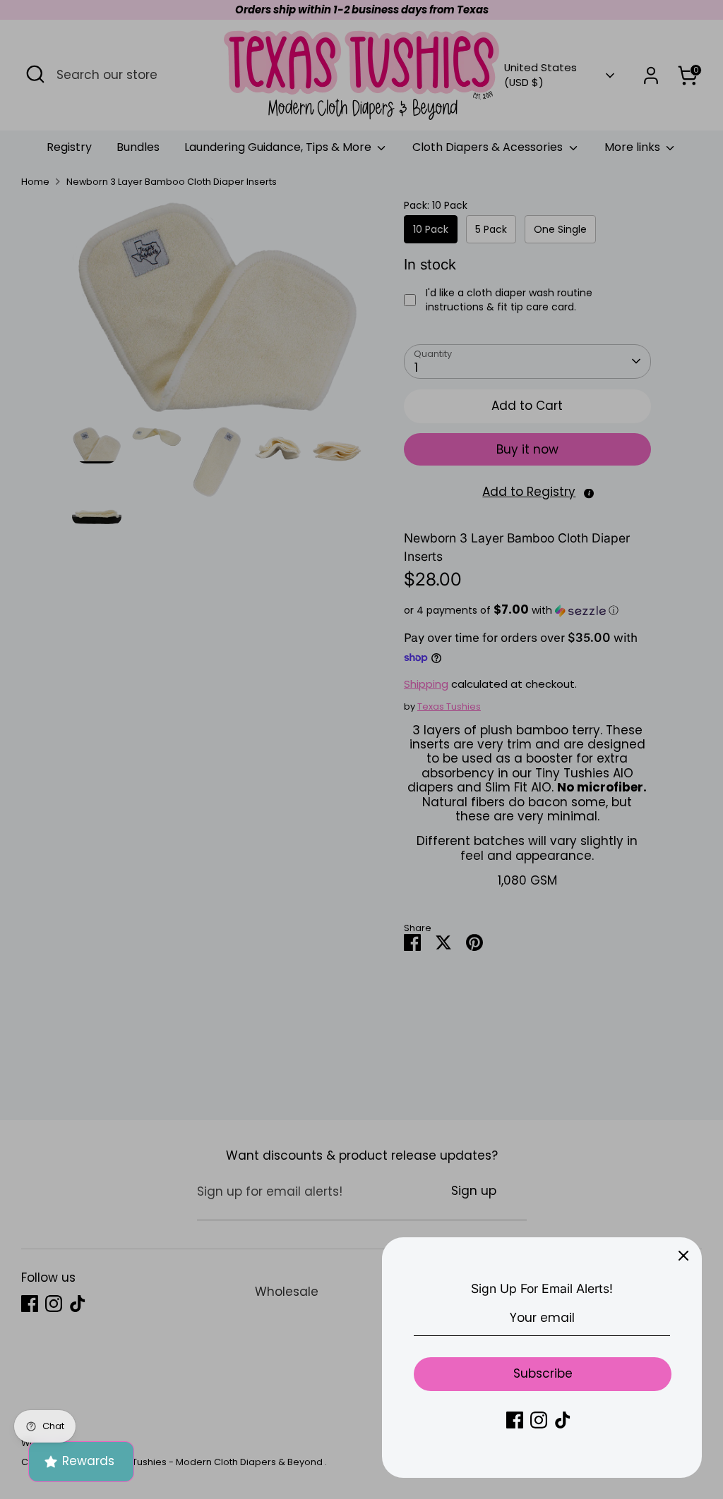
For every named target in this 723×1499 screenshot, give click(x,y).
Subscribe (543, 1373)
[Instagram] (538, 1420)
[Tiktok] (562, 1420)
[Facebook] (514, 1420)
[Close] (683, 1255)
